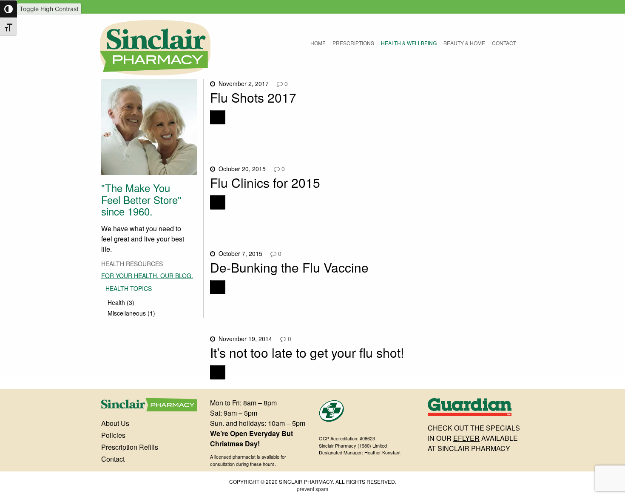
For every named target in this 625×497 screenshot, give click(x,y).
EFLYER (466, 438)
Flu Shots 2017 (253, 97)
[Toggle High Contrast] (8, 9)
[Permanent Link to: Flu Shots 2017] (217, 117)
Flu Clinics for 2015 (265, 182)
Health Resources (132, 263)
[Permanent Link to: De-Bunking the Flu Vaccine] (217, 287)
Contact (504, 42)
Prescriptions (353, 42)
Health (116, 302)
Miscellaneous (127, 313)
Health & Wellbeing (409, 42)
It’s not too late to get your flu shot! (307, 352)
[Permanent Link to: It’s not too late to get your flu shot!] (217, 372)
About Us (115, 423)
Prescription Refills (129, 447)
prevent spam (312, 488)
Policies (113, 435)
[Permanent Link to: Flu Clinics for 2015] (217, 202)
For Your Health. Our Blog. (147, 275)
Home (318, 42)
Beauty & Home (464, 42)
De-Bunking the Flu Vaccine (289, 267)
